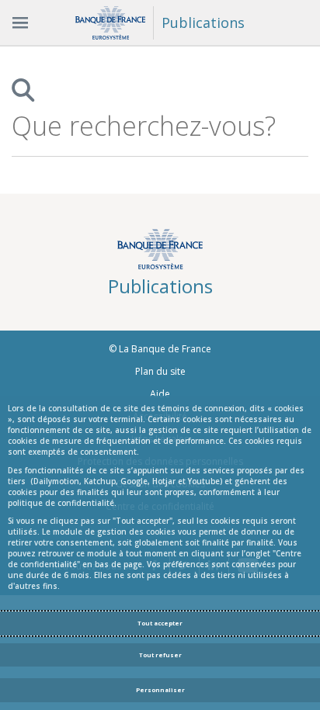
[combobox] (145, 126)
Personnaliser (160, 690)
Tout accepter (160, 623)
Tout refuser (160, 655)
